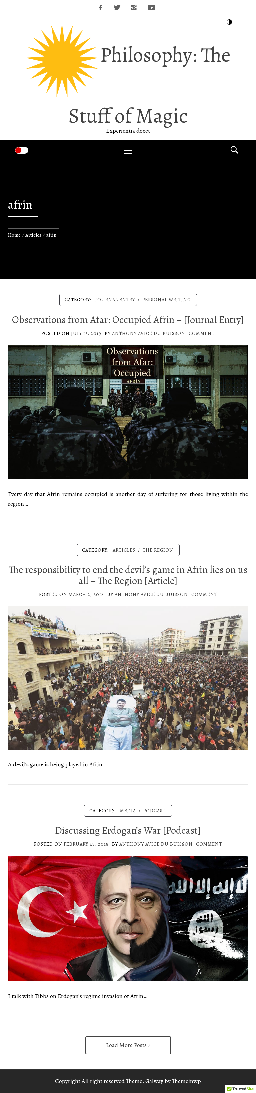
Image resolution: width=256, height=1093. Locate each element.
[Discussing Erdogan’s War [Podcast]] (128, 918)
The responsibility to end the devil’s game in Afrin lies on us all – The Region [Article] (128, 575)
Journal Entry (115, 299)
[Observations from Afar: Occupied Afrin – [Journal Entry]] (128, 411)
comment (202, 333)
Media (128, 810)
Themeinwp (186, 1081)
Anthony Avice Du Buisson (148, 333)
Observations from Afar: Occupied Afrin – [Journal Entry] (128, 319)
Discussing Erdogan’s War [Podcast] (128, 830)
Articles (124, 550)
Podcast (154, 810)
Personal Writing (166, 299)
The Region (158, 550)
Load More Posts (127, 1045)
